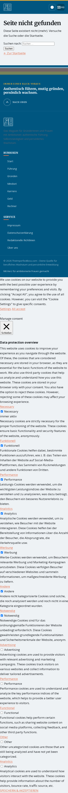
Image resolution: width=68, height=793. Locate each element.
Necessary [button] (7, 407)
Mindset (12, 183)
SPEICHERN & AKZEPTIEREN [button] (19, 790)
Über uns (12, 247)
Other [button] (4, 737)
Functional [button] (7, 708)
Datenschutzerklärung (20, 232)
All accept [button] (18, 309)
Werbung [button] (6, 548)
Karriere (12, 191)
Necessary (11, 411)
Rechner (12, 206)
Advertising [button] (8, 645)
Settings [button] (5, 309)
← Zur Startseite (14, 53)
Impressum (13, 225)
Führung (12, 168)
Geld (10, 198)
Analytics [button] (6, 509)
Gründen (12, 176)
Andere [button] (5, 586)
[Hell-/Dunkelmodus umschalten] (52, 7)
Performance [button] (9, 475)
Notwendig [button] (7, 611)
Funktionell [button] (8, 441)
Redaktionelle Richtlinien (21, 240)
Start (10, 161)
